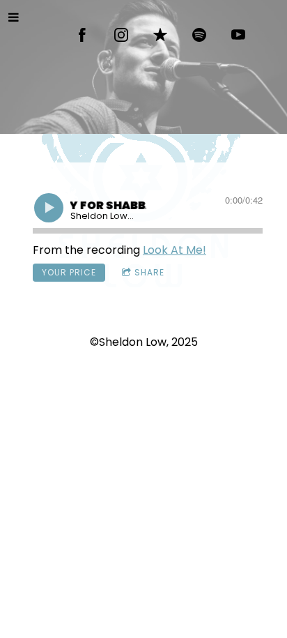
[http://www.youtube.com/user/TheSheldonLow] (238, 35)
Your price (69, 272)
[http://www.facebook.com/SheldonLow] (82, 35)
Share (149, 272)
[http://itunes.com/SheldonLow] (160, 35)
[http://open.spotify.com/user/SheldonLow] (199, 35)
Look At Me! (174, 250)
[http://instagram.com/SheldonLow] (121, 35)
